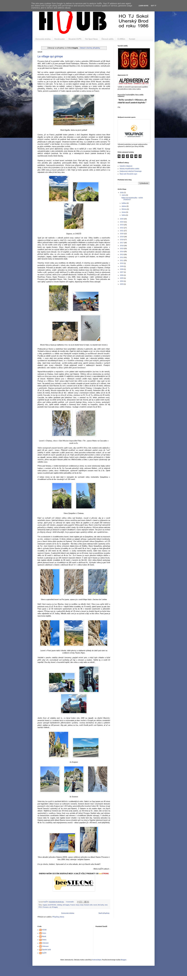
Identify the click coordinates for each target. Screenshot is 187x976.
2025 (122, 219)
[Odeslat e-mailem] (78, 902)
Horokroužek (59, 39)
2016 (122, 245)
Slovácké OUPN (74, 39)
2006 (122, 275)
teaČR (44, 953)
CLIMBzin (121, 39)
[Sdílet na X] (83, 902)
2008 (122, 269)
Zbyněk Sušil (46, 950)
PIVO (40, 907)
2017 (122, 243)
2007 (122, 272)
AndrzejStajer (96, 960)
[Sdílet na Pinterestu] (88, 902)
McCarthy (101, 905)
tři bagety (55, 907)
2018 (122, 240)
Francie (72, 905)
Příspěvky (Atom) (58, 917)
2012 (122, 257)
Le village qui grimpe (50, 56)
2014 (122, 251)
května (124, 203)
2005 (122, 278)
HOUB (44, 930)
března (124, 209)
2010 (122, 263)
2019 (122, 237)
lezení (95, 905)
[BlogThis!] (80, 902)
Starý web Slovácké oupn (128, 174)
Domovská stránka (43, 39)
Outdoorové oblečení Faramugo (131, 171)
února (124, 212)
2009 (122, 266)
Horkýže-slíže (88, 905)
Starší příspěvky (103, 913)
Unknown (45, 943)
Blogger (123, 960)
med (106, 905)
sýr (50, 907)
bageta (45, 905)
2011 (122, 260)
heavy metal (79, 905)
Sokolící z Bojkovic (126, 166)
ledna (124, 215)
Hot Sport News (91, 39)
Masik (44, 936)
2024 (122, 222)
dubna (124, 206)
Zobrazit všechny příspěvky (90, 48)
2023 (122, 225)
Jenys (44, 933)
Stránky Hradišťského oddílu (129, 169)
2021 (122, 231)
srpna (124, 195)
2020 (122, 234)
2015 (122, 248)
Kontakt (132, 39)
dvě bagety (66, 905)
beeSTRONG (52, 905)
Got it (153, 6)
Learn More (143, 6)
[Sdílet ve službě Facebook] (85, 902)
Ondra (44, 940)
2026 (122, 192)
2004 (122, 281)
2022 (122, 228)
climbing (59, 905)
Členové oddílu (108, 39)
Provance (46, 907)
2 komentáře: (70, 902)
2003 (122, 284)
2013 (122, 254)
